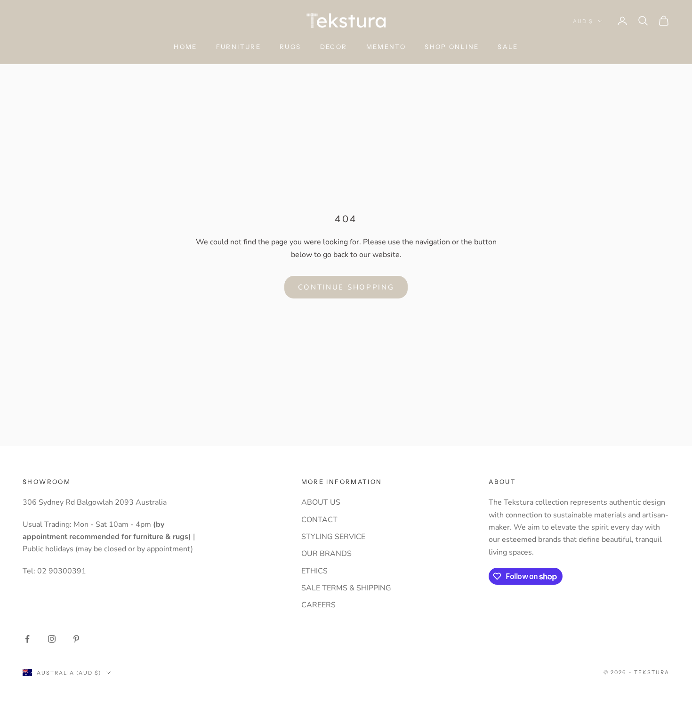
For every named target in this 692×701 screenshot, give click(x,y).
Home (185, 46)
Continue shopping (346, 287)
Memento (386, 46)
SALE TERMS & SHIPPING (346, 588)
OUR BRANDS (326, 553)
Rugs (290, 46)
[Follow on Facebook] (27, 639)
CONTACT (319, 520)
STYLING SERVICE (333, 537)
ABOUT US (320, 502)
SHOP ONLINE (452, 46)
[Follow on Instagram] (51, 639)
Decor (333, 46)
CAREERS (318, 605)
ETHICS (314, 571)
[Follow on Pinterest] (76, 639)
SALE (508, 46)
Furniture (238, 46)
